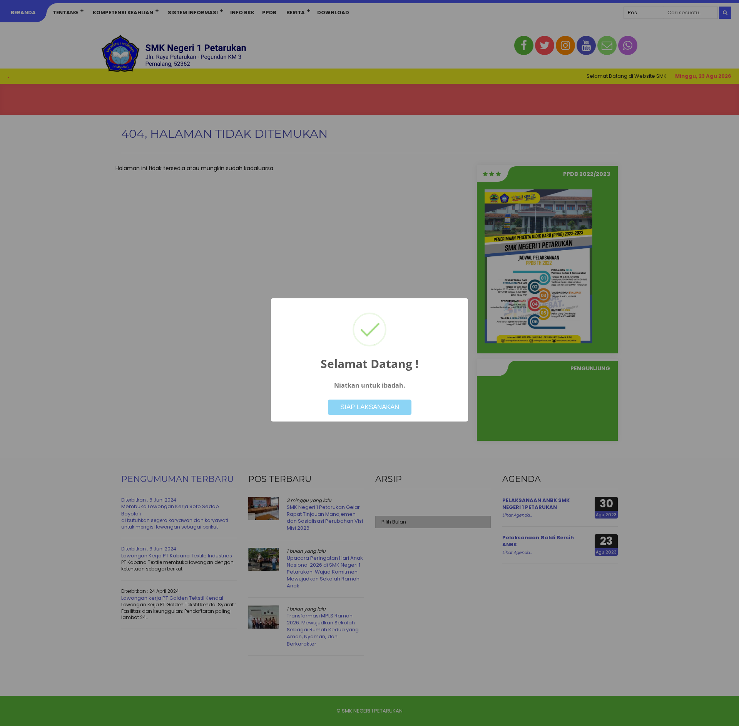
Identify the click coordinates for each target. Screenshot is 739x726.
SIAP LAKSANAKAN (369, 407)
